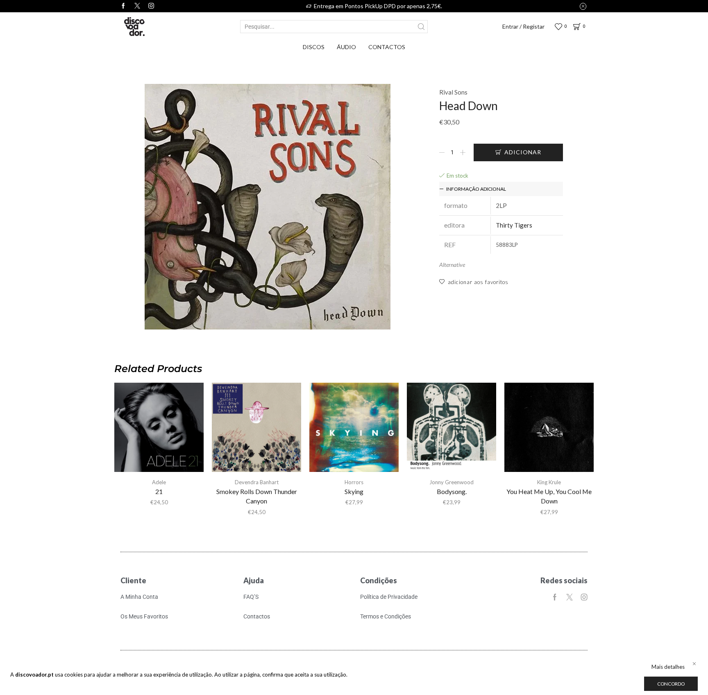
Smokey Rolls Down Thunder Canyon (256, 496)
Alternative (452, 264)
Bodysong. (452, 491)
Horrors (354, 482)
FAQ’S (251, 596)
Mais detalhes (668, 666)
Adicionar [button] (159, 430)
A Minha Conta (139, 596)
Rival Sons (453, 92)
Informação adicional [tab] (476, 189)
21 (159, 491)
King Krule (549, 482)
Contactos (386, 46)
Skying (354, 491)
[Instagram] (151, 6)
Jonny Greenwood (451, 482)
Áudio (346, 46)
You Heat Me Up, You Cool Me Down (549, 496)
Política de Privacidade (389, 596)
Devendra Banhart (257, 482)
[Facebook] (123, 6)
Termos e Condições (385, 616)
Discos (313, 46)
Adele (159, 482)
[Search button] (421, 26)
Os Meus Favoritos (144, 616)
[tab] (501, 189)
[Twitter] (137, 6)
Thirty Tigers (514, 225)
